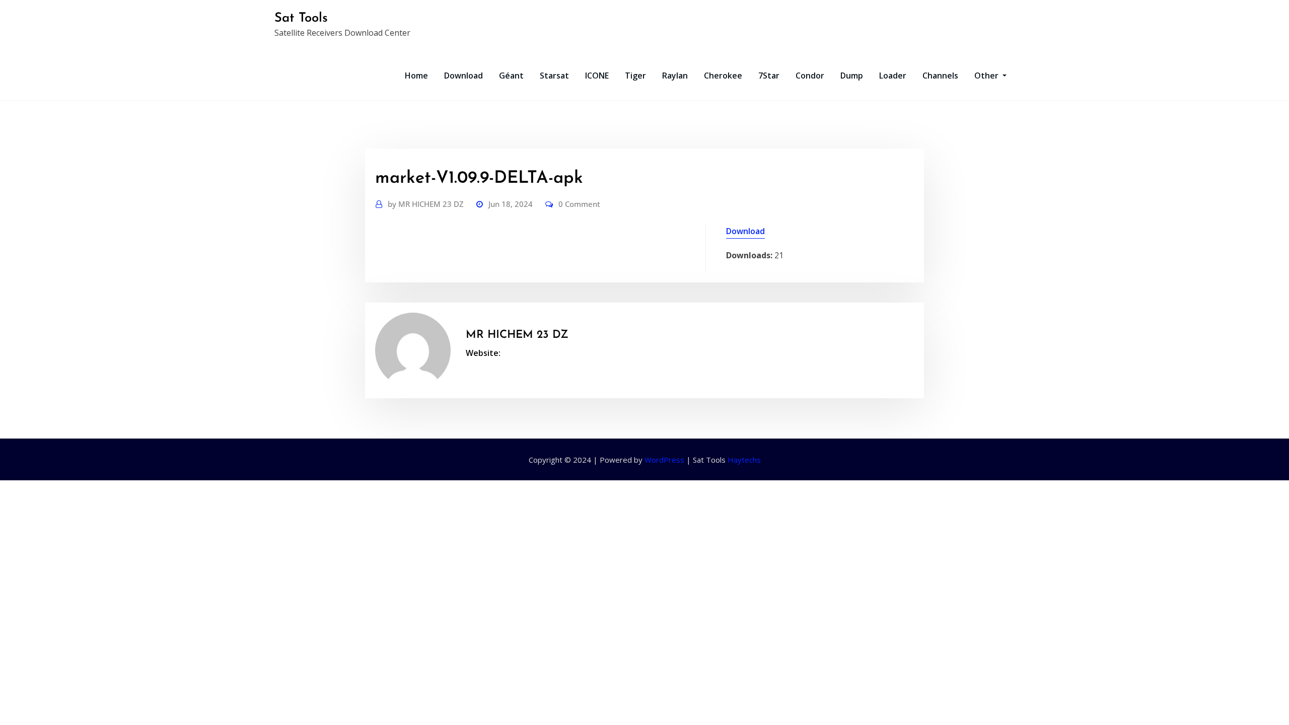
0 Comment (579, 204)
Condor (810, 75)
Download (463, 75)
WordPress (664, 460)
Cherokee (723, 75)
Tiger (635, 75)
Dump (851, 75)
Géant (511, 75)
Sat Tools (301, 18)
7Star (768, 75)
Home (416, 75)
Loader (892, 75)
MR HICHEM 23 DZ (426, 204)
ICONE (597, 75)
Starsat (554, 75)
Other (987, 75)
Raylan (675, 75)
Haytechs (744, 460)
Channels (940, 75)
